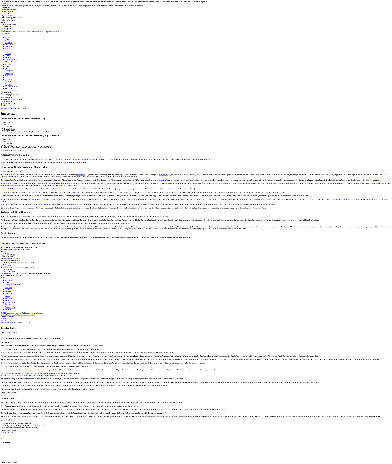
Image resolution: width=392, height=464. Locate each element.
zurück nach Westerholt (23, 322)
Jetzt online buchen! (7, 317)
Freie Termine (9, 44)
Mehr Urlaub (9, 61)
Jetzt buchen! (9, 46)
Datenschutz (5, 9)
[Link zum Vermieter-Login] (7, 433)
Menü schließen (6, 92)
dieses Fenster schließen (9, 332)
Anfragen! (4, 318)
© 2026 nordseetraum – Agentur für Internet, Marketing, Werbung (22, 313)
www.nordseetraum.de (14, 150)
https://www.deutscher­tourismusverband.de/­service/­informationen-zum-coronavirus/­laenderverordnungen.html (36, 375)
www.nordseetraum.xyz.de (59, 185)
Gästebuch (8, 52)
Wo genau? (8, 57)
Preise (7, 41)
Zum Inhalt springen (7, 11)
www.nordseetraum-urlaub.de (10, 185)
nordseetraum (80, 175)
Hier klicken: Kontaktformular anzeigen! (14, 108)
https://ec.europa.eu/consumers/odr (84, 159)
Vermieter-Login (10, 308)
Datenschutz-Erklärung (12, 284)
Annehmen (5, 3)
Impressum (13, 9)
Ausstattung (9, 43)
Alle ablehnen (6, 7)
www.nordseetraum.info (379, 183)
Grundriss (8, 54)
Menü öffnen (5, 33)
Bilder (7, 39)
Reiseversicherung (11, 59)
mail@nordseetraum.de (12, 258)
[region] (196, 11)
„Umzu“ (7, 55)
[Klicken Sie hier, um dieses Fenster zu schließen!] (1, 324)
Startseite (8, 37)
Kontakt (7, 48)
